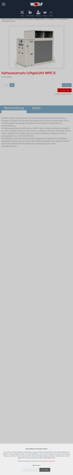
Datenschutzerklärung (48, 461)
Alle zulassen (45, 470)
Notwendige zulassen (31, 470)
